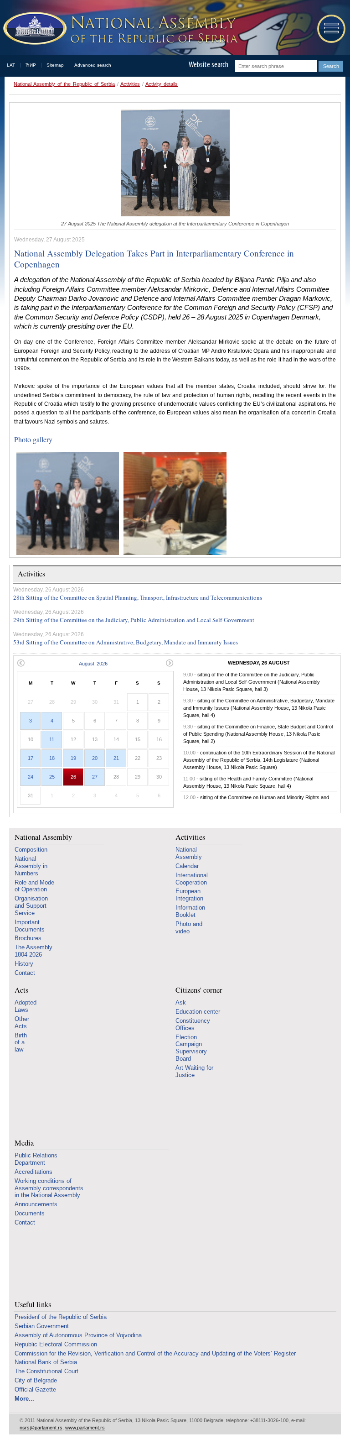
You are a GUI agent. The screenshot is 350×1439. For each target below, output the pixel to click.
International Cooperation (191, 879)
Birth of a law (21, 1042)
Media (24, 1143)
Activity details (161, 84)
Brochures (28, 938)
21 (116, 758)
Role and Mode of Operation (34, 886)
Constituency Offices (192, 1024)
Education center (197, 1011)
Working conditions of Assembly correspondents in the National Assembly (49, 1188)
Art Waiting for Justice (194, 1071)
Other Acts (22, 1022)
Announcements (36, 1204)
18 (52, 758)
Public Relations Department (36, 1159)
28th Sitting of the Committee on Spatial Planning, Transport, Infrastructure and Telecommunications (137, 597)
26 (73, 777)
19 (73, 758)
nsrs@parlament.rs (41, 1427)
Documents (30, 1213)
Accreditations (33, 1171)
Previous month (21, 663)
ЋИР (31, 65)
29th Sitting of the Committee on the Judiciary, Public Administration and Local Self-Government (133, 620)
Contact (25, 972)
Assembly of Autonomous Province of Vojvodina (78, 1335)
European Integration (189, 895)
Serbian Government (42, 1326)
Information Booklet (190, 911)
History (24, 963)
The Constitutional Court (46, 1371)
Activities (130, 84)
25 (52, 777)
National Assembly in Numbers (31, 866)
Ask (180, 1002)
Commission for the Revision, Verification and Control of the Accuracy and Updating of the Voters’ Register (155, 1353)
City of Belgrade (36, 1380)
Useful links (33, 1304)
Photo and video (188, 928)
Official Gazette (35, 1389)
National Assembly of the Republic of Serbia (64, 84)
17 (30, 758)
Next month (170, 663)
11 (51, 739)
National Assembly (43, 837)
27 (95, 777)
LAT (11, 65)
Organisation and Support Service (31, 905)
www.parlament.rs (85, 1427)
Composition (31, 849)
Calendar (187, 866)
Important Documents (30, 926)
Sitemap (55, 65)
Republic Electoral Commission (56, 1344)
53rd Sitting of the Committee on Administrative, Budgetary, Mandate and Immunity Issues (125, 642)
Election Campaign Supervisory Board (191, 1048)
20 (95, 758)
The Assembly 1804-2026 (33, 951)
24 (30, 777)
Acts (21, 990)
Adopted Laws (25, 1006)
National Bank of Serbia (46, 1362)
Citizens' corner (198, 990)
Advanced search (92, 65)
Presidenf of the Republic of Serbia (61, 1316)
